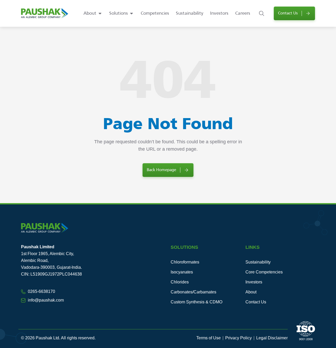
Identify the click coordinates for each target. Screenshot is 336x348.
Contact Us (255, 302)
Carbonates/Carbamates (193, 292)
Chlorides (180, 282)
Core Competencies (264, 272)
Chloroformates (185, 262)
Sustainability (258, 262)
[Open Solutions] (131, 13)
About (250, 292)
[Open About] (100, 13)
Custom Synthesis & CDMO (196, 302)
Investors (253, 282)
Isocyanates (182, 272)
